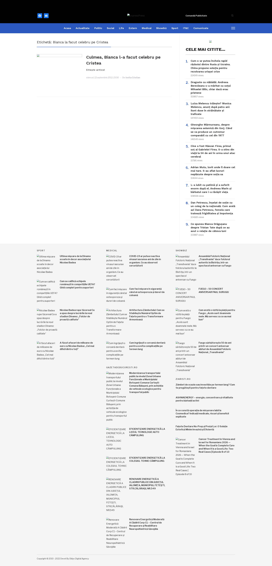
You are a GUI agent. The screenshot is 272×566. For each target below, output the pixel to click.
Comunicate (200, 28)
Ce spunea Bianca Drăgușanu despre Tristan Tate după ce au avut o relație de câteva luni (210, 227)
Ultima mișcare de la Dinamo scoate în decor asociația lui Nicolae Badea (75, 259)
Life (121, 28)
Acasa (67, 28)
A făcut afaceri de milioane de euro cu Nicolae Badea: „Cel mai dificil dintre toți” (77, 345)
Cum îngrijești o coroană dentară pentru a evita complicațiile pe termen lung (147, 345)
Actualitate (83, 28)
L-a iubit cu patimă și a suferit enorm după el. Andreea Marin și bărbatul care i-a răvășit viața (211, 188)
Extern (133, 28)
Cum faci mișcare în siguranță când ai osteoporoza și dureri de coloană (147, 292)
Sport (174, 28)
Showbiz (161, 28)
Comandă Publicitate (196, 15)
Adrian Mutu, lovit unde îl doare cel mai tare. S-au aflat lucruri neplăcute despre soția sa (213, 171)
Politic (98, 28)
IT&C (186, 28)
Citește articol (95, 70)
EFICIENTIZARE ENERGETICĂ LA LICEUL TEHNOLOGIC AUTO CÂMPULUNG (147, 432)
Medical (146, 28)
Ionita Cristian (133, 77)
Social (110, 28)
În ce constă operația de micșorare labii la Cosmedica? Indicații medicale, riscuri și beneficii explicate (202, 413)
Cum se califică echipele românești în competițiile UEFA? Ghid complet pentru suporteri (77, 284)
